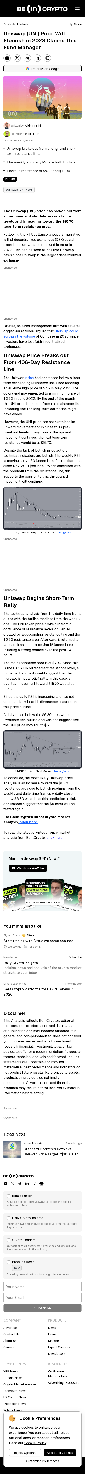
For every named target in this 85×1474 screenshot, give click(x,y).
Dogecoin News (14, 1404)
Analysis (9, 24)
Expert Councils (59, 1347)
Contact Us (11, 1334)
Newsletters (56, 1354)
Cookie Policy (35, 1443)
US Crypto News (15, 1397)
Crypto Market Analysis (19, 1384)
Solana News (12, 1410)
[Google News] (41, 1184)
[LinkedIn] (37, 58)
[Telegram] (27, 58)
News (52, 1328)
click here (54, 837)
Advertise (10, 1328)
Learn (52, 1334)
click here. (28, 822)
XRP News (10, 1371)
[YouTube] (7, 58)
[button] (42, 1200)
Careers (8, 1347)
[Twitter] (17, 58)
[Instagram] (47, 58)
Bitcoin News (12, 1378)
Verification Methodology (57, 1373)
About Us (10, 1341)
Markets (23, 24)
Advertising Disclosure (63, 1382)
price (29, 378)
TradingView (63, 532)
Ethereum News (14, 1391)
